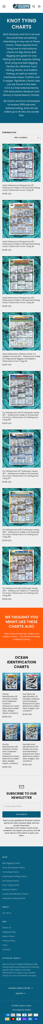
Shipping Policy (9, 932)
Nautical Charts (9, 889)
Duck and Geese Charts (13, 867)
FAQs (4, 945)
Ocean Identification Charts (21, 662)
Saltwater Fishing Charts (13, 898)
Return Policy (8, 936)
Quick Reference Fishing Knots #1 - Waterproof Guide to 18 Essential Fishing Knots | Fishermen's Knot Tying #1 (21, 187)
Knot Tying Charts (10, 885)
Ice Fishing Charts (10, 880)
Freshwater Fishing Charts (14, 876)
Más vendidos (20, 137)
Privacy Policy (8, 940)
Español (19, 993)
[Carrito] (39, 6)
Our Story (6, 913)
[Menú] (4, 6)
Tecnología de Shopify (21, 1010)
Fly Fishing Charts (10, 872)
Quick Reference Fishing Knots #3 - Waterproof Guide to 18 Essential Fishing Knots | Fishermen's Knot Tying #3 (21, 300)
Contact (6, 949)
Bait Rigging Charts (11, 863)
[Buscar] (33, 6)
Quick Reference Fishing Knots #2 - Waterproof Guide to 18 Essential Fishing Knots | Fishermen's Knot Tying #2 (21, 244)
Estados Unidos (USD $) (19, 988)
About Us (6, 927)
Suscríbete (21, 814)
